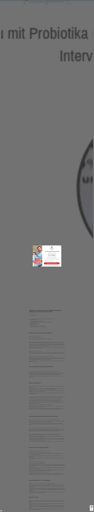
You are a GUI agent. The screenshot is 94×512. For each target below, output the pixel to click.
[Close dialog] (60, 246)
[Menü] (92, 505)
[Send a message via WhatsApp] (1, 511)
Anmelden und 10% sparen (52, 263)
